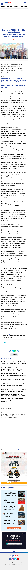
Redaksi (5, 562)
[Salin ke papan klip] (18, 351)
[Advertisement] (14, 17)
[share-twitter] (13, 351)
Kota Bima (5, 342)
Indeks (16, 6)
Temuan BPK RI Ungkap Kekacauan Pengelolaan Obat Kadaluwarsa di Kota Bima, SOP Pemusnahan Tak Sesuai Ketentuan (9, 515)
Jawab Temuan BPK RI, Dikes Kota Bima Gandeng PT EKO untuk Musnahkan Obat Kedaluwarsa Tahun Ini (9, 507)
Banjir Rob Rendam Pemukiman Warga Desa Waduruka (14, 336)
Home (3, 6)
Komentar (14, 354)
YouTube (19, 561)
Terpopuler (9, 6)
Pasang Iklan (11, 562)
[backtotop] (14, 552)
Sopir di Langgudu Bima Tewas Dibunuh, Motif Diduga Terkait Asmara (10, 493)
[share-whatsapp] (15, 351)
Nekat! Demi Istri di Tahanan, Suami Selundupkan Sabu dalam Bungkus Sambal (9, 522)
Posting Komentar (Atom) (15, 449)
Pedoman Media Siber (19, 562)
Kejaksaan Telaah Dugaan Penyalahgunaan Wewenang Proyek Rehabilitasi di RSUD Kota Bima (9, 500)
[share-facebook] (10, 351)
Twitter (16, 561)
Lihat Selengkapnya (13, 528)
